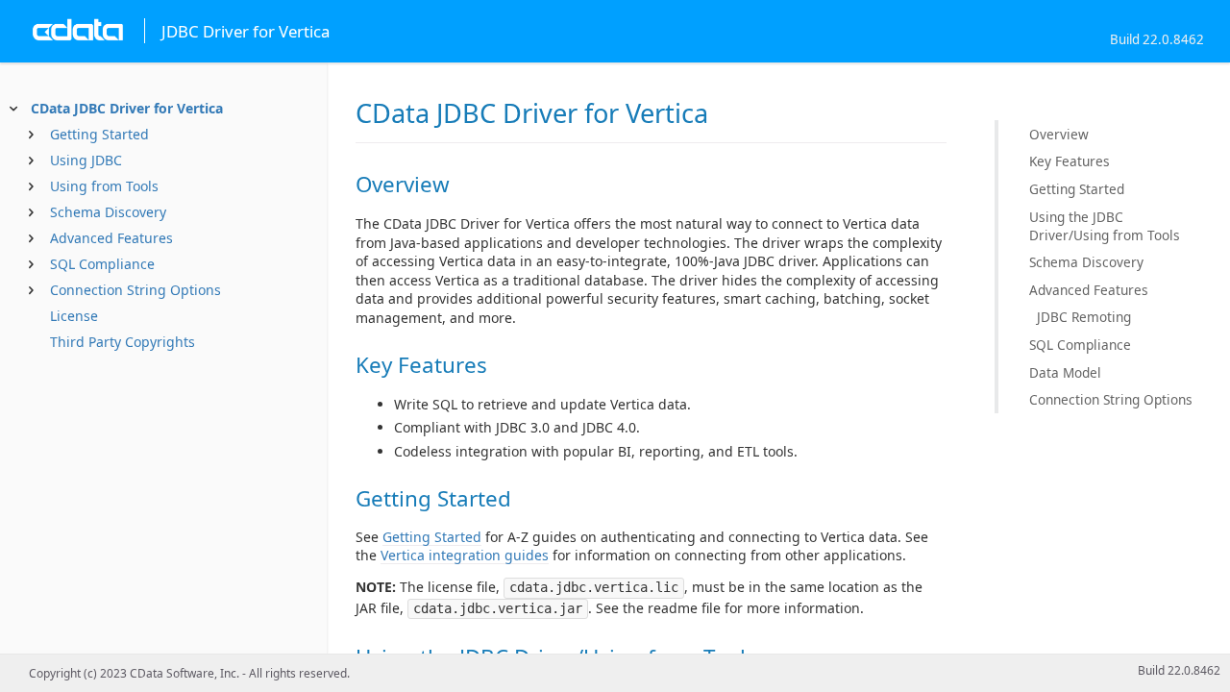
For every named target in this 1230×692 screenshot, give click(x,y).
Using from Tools (104, 186)
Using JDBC (86, 160)
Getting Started (99, 134)
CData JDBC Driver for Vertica (127, 108)
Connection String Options (135, 290)
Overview (1059, 134)
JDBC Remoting (1084, 317)
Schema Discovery (108, 212)
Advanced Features (111, 238)
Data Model (1065, 372)
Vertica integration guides (465, 555)
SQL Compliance (102, 264)
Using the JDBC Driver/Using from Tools (1104, 226)
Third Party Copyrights (122, 342)
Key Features (1069, 161)
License (74, 316)
